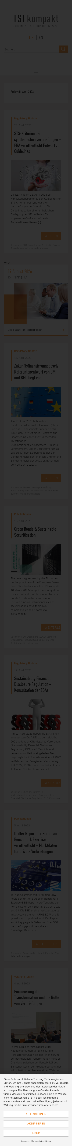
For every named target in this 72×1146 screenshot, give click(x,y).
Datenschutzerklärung (41, 1141)
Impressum (26, 1141)
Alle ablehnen (36, 1114)
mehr (36, 1133)
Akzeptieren (36, 1123)
